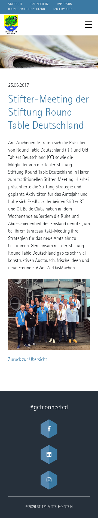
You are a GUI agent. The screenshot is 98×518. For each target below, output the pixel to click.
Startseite (15, 4)
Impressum (64, 4)
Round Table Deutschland (26, 9)
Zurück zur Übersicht (27, 359)
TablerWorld (62, 9)
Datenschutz (39, 4)
